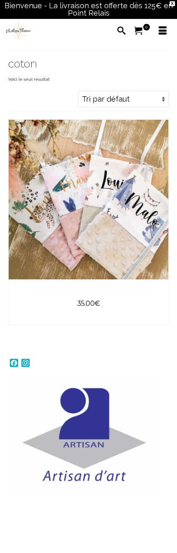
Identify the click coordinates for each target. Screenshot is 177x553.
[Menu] (162, 31)
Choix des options (88, 318)
